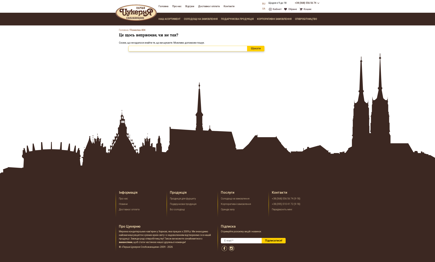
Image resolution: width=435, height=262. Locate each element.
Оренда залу (228, 209)
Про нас (176, 6)
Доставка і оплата (209, 6)
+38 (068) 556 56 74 (305, 3)
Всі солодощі (177, 209)
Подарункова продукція (237, 19)
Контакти (229, 6)
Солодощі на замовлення (201, 19)
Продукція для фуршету (183, 198)
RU (263, 3)
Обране (292, 9)
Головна (163, 6)
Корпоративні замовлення (274, 19)
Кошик (307, 9)
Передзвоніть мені (282, 209)
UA (263, 8)
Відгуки (189, 6)
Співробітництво (306, 19)
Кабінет (277, 9)
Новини (123, 204)
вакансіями (125, 242)
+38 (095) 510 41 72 (282, 204)
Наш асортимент (169, 19)
